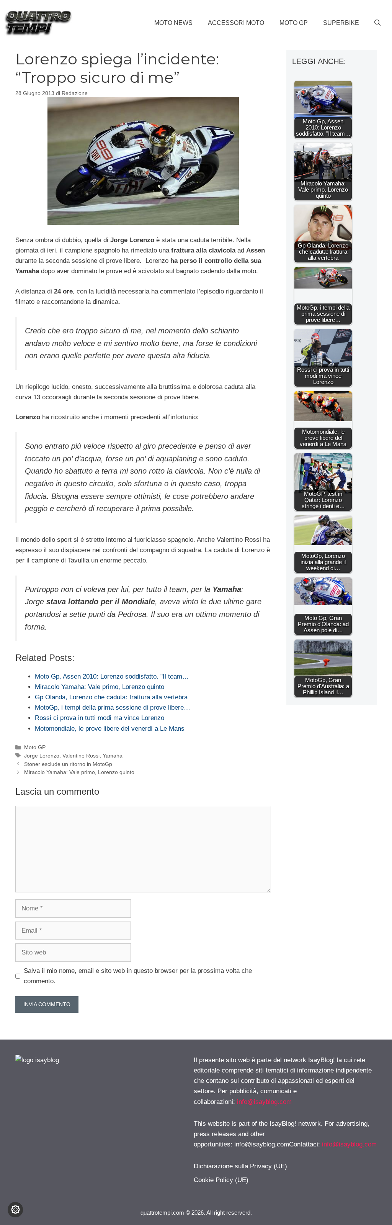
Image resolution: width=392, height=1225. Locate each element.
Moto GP (293, 23)
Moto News (173, 23)
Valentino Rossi (81, 756)
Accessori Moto (236, 23)
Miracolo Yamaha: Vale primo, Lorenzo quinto (79, 772)
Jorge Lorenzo (41, 756)
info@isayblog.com (264, 1101)
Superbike (341, 23)
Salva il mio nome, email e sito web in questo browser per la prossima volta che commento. (138, 976)
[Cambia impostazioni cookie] (15, 1209)
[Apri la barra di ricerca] (377, 23)
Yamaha (112, 756)
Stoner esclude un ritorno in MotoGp (68, 764)
